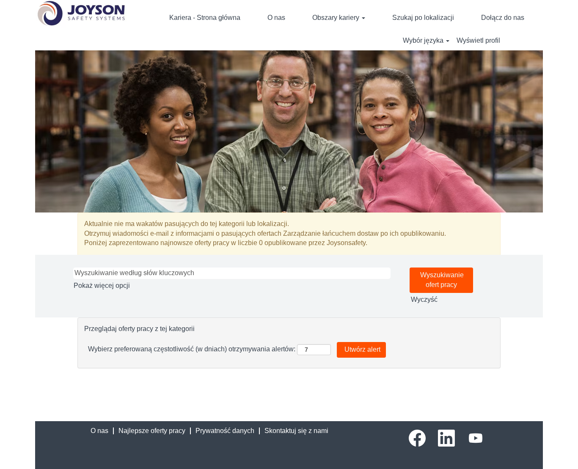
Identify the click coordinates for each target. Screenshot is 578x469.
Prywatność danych (224, 430)
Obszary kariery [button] (336, 17)
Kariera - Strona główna (204, 17)
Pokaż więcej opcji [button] (102, 285)
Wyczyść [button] (424, 299)
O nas (276, 17)
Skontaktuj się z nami (296, 430)
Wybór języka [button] (424, 40)
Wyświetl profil (478, 40)
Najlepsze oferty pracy (151, 430)
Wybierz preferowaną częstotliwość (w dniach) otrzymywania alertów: (191, 349)
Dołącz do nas (502, 17)
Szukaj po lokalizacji (423, 17)
